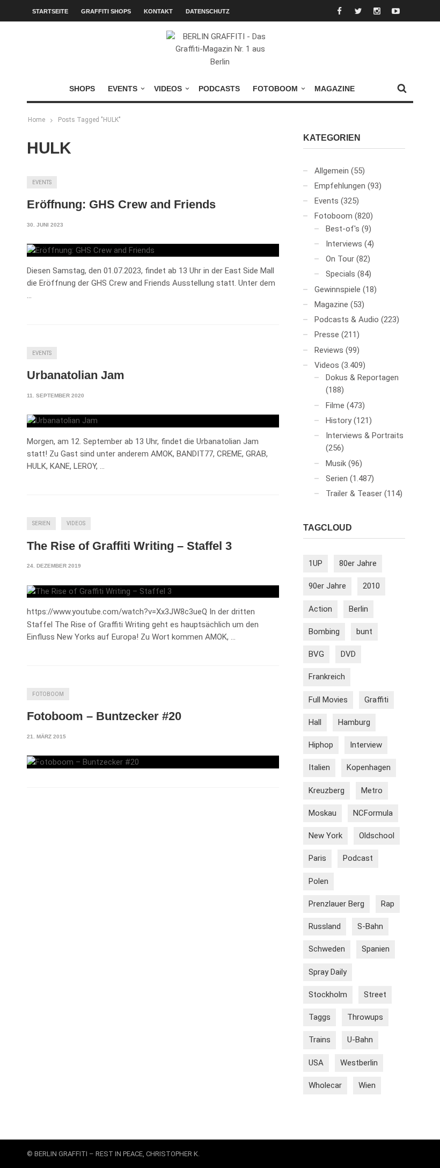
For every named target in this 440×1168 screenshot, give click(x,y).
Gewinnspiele (337, 289)
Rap (387, 904)
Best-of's (343, 229)
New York (325, 835)
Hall (315, 722)
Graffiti (376, 700)
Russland (325, 926)
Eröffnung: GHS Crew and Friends (121, 204)
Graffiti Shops (106, 11)
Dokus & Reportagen (362, 377)
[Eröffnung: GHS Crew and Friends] (91, 250)
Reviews (328, 350)
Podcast (358, 858)
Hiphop (321, 745)
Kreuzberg (326, 790)
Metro (372, 790)
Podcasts (219, 88)
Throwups (365, 1017)
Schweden (327, 949)
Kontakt (158, 11)
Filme (335, 405)
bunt (364, 631)
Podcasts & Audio (346, 319)
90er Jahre (327, 586)
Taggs (320, 1017)
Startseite (50, 11)
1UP (315, 563)
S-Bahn (370, 926)
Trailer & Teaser (354, 493)
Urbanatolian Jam (75, 375)
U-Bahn (360, 1039)
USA (316, 1063)
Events (122, 88)
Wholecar (325, 1085)
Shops (82, 88)
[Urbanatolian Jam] (62, 421)
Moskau (322, 813)
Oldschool (376, 835)
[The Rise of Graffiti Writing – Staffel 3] (99, 591)
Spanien (376, 949)
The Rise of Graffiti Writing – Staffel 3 (129, 546)
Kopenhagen (369, 767)
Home (36, 120)
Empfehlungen (339, 186)
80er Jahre (358, 563)
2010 (371, 586)
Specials (340, 274)
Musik (336, 463)
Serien (41, 523)
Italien (319, 767)
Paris (317, 858)
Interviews (344, 244)
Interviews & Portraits (365, 435)
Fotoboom (275, 88)
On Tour (340, 259)
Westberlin (359, 1063)
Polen (318, 881)
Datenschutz (208, 11)
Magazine (334, 88)
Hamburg (354, 722)
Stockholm (328, 994)
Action (320, 609)
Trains (320, 1039)
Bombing (324, 631)
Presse (326, 334)
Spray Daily (328, 972)
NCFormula (373, 813)
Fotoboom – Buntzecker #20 (104, 716)
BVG (316, 654)
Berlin (358, 609)
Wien (367, 1085)
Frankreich (327, 676)
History (338, 420)
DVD (348, 654)
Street (375, 994)
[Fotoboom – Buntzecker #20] (83, 762)
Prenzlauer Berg (336, 904)
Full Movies (328, 700)
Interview (366, 745)
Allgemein (331, 171)
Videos (168, 88)
